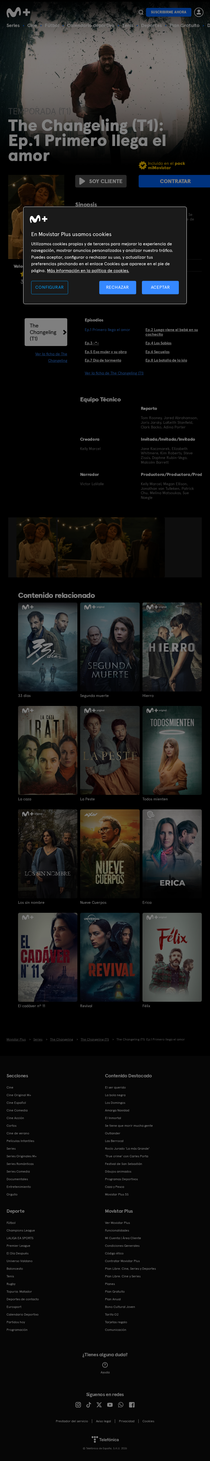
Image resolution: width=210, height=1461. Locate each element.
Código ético (114, 1253)
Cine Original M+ (19, 1095)
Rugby (11, 1284)
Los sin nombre (31, 902)
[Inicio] (20, 12)
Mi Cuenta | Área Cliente (123, 1238)
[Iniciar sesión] (198, 12)
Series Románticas (20, 1164)
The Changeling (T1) (43, 332)
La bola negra (115, 1095)
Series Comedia (18, 1171)
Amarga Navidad (117, 1110)
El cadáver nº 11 (31, 1006)
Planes (110, 1284)
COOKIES (148, 1421)
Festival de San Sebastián (123, 1164)
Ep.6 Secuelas (157, 352)
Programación (17, 1330)
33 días (24, 695)
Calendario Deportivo (23, 1314)
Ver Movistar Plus (117, 1223)
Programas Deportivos (121, 1179)
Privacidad (127, 1421)
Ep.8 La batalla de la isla (166, 360)
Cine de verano (18, 1133)
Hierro (148, 695)
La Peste (87, 799)
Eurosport (14, 1307)
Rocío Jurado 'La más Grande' (127, 1148)
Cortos (11, 1126)
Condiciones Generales (122, 1246)
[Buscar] (141, 12)
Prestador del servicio (72, 1421)
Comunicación (115, 1330)
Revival (86, 1006)
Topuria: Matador (19, 1291)
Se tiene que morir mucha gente (129, 1126)
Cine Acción (15, 1118)
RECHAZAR (117, 287)
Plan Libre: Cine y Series (123, 1276)
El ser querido (115, 1087)
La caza (24, 799)
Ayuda (105, 1372)
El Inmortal (113, 1118)
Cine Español (16, 1103)
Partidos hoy (16, 1322)
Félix (146, 1006)
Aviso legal (103, 1421)
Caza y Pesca (114, 1187)
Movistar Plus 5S (117, 1194)
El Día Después (17, 1253)
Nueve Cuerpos (93, 902)
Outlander (112, 1133)
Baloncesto (15, 1269)
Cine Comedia (17, 1110)
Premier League (18, 1246)
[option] (37, 547)
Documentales (17, 1179)
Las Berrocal (114, 1141)
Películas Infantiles (20, 1141)
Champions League (21, 1230)
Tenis (127, 25)
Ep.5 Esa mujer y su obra (106, 352)
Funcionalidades (117, 1230)
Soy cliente (105, 181)
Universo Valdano (20, 1261)
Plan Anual (113, 1299)
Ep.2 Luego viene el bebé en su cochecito (171, 331)
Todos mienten (155, 799)
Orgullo (12, 1194)
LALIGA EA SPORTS (20, 1238)
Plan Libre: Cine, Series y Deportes (130, 1269)
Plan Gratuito (185, 25)
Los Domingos (115, 1103)
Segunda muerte (94, 695)
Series (13, 25)
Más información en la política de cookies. (88, 270)
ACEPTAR (160, 287)
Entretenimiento (19, 1187)
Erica (146, 902)
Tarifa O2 (112, 1314)
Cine (32, 25)
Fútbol (52, 25)
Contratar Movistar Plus (122, 1261)
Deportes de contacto (23, 1299)
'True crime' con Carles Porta (126, 1156)
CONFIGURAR (49, 287)
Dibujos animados (118, 1171)
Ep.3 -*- (92, 343)
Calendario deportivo (91, 25)
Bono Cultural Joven (120, 1307)
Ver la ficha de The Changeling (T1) (114, 373)
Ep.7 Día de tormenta (103, 360)
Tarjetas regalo (116, 1322)
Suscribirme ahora (168, 12)
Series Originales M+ (22, 1156)
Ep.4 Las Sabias (158, 343)
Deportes (151, 25)
